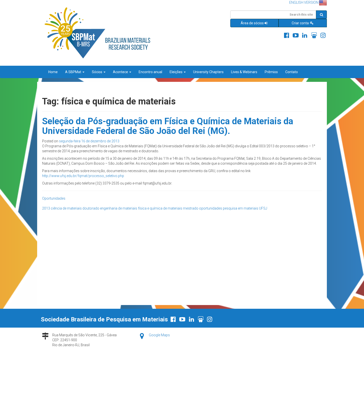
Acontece (121, 72)
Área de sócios (252, 23)
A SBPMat (73, 72)
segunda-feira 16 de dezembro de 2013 (89, 141)
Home (53, 72)
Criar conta (301, 23)
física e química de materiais (160, 208)
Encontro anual (150, 72)
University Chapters (208, 72)
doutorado (90, 208)
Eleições (176, 72)
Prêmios (271, 72)
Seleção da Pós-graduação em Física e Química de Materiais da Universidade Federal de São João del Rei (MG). (167, 126)
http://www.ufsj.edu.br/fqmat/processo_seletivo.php (83, 176)
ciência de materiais (66, 208)
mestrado (190, 208)
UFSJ (263, 208)
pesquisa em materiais (240, 208)
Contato (291, 72)
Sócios (97, 72)
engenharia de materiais (118, 208)
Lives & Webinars (244, 72)
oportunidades (210, 208)
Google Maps (159, 335)
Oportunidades (53, 198)
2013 (46, 208)
